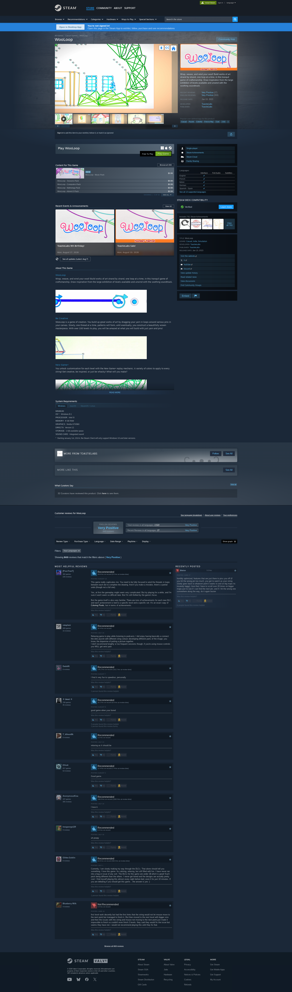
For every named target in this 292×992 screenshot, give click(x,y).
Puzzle (191, 122)
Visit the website (188, 256)
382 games (67, 574)
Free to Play (208, 122)
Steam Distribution (146, 979)
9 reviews (66, 830)
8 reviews (66, 669)
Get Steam (215, 964)
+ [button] (228, 122)
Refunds (187, 984)
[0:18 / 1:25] (116, 78)
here (104, 493)
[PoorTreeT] (68, 571)
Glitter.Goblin (69, 858)
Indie (195, 241)
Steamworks (143, 974)
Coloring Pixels (97, 605)
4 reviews (66, 907)
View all (233, 484)
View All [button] (168, 206)
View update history (189, 273)
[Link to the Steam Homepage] (66, 10)
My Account (215, 979)
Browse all (166, 165)
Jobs (166, 969)
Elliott (65, 765)
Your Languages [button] (70, 551)
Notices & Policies (192, 974)
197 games (67, 799)
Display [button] (145, 541)
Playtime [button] (131, 541)
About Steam (143, 964)
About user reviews (213, 515)
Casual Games (71, 35)
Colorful (199, 122)
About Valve (169, 964)
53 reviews (67, 771)
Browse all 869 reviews (114, 946)
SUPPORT (130, 8)
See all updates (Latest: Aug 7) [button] (75, 259)
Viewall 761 (229, 224)
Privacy (187, 964)
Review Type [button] (62, 541)
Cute (217, 122)
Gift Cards (142, 984)
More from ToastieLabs (80, 453)
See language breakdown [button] (191, 515)
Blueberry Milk (69, 903)
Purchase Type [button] (81, 541)
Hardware (168, 974)
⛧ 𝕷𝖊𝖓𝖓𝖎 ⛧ (67, 699)
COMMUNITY (104, 8)
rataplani (67, 625)
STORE (90, 8)
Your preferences (230, 515)
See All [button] (166, 195)
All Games (59, 35)
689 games (67, 628)
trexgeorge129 (69, 827)
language (230, 3)
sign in (220, 3)
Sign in (60, 133)
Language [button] (99, 541)
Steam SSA (143, 969)
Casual (183, 122)
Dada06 (66, 666)
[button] (60, 19)
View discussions (188, 281)
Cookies (187, 979)
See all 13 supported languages (192, 192)
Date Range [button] (115, 541)
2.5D (223, 122)
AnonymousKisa (70, 796)
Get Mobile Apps (217, 969)
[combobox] (199, 19)
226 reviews (67, 577)
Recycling (168, 979)
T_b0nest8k (68, 734)
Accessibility (189, 969)
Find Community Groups (191, 285)
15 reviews (67, 631)
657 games (67, 768)
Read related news (189, 277)
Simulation (202, 241)
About (118, 8)
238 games (67, 702)
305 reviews (67, 802)
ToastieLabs (207, 104)
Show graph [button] (228, 541)
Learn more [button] (226, 207)
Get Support (215, 974)
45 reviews (67, 705)
